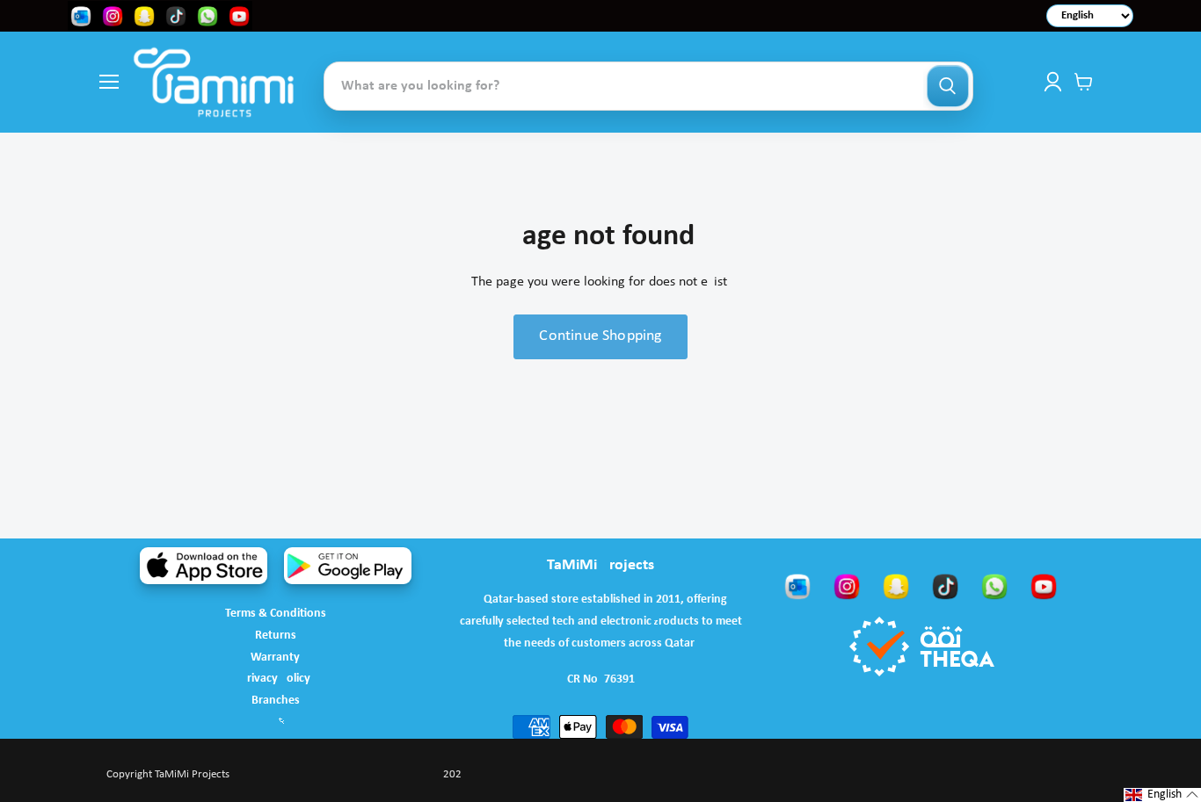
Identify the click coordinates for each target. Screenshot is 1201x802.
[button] (1162, 795)
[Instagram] (846, 586)
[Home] (214, 82)
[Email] (797, 586)
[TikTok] (945, 586)
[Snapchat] (896, 586)
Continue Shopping (600, 336)
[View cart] (1083, 81)
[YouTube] (1043, 586)
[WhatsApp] (994, 586)
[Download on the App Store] (203, 565)
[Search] (948, 86)
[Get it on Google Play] (347, 565)
